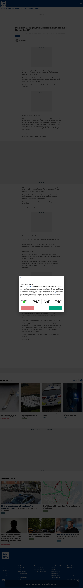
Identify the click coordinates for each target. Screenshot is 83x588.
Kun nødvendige (28, 308)
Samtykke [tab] (24, 280)
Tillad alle (55, 308)
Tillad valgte (41, 308)
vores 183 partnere (26, 286)
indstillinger (55, 292)
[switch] (36, 302)
